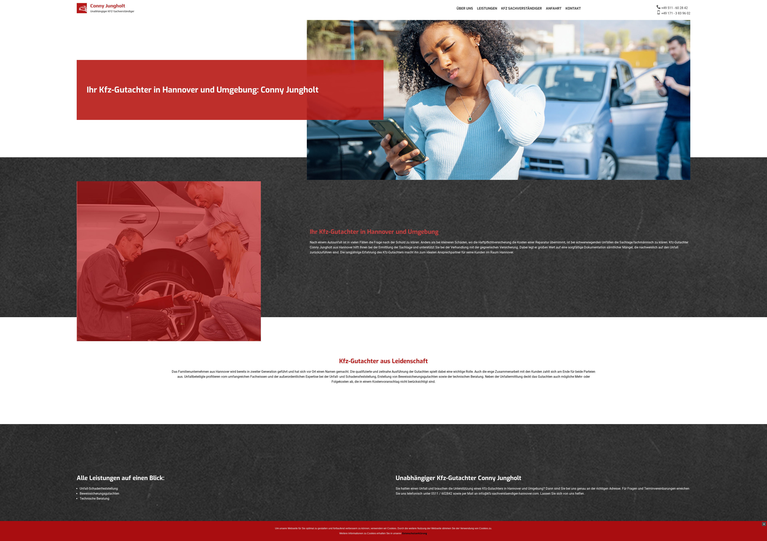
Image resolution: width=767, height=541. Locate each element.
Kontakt (573, 8)
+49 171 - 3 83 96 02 (675, 13)
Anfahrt (553, 8)
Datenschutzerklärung (414, 533)
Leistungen (487, 8)
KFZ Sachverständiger (521, 8)
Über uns (465, 8)
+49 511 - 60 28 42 (674, 8)
